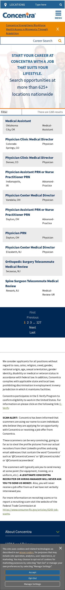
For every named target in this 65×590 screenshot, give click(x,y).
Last (33, 332)
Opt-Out (32, 578)
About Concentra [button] (18, 531)
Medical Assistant (18, 121)
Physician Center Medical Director (30, 195)
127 (38, 322)
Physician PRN (15, 233)
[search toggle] (61, 5)
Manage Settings (32, 583)
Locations (17, 5)
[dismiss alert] (57, 29)
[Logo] (19, 15)
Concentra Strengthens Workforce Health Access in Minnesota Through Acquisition (27, 29)
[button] (58, 15)
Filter (4, 112)
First (33, 312)
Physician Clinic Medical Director (29, 139)
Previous (32, 317)
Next (32, 327)
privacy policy (26, 552)
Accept (32, 572)
